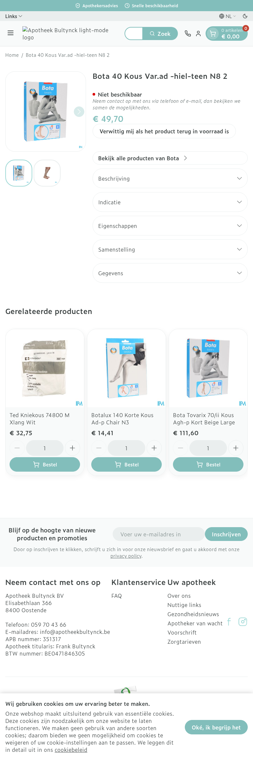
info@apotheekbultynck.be (75, 632)
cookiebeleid (71, 749)
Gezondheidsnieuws (193, 613)
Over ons (179, 595)
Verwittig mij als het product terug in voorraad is (164, 131)
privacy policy (125, 555)
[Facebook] (229, 622)
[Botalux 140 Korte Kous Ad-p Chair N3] (126, 368)
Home (12, 55)
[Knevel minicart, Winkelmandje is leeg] (213, 33)
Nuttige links (184, 604)
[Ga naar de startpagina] (70, 33)
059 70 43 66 (48, 624)
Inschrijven (226, 534)
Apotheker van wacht (195, 623)
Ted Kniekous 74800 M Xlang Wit (40, 418)
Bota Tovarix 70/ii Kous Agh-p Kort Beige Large (204, 418)
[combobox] (134, 33)
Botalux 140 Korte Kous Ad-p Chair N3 (122, 418)
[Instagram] (243, 622)
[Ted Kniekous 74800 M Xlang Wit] (45, 368)
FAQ (116, 595)
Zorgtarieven (184, 641)
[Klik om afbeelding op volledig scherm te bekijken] (46, 111)
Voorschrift (182, 632)
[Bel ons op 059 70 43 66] (187, 33)
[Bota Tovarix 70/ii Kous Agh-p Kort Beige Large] (208, 368)
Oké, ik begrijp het (216, 727)
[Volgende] (79, 111)
